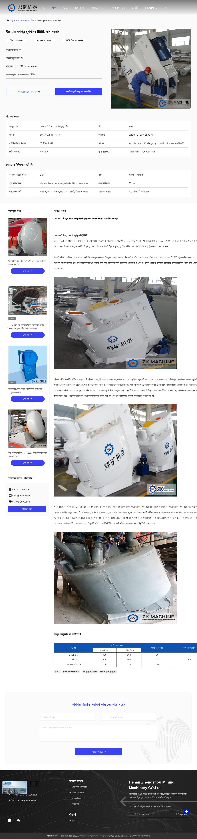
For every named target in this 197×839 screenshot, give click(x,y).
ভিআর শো (79, 7)
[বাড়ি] (22, 7)
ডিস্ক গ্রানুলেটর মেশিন (71, 671)
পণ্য (54, 7)
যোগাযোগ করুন (118, 7)
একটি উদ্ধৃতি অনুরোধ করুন (77, 91)
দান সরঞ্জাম (25, 20)
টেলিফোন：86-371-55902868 (24, 794)
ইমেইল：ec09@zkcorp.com (23, 800)
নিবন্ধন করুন (182, 814)
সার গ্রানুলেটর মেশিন (89, 671)
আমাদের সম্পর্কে (98, 7)
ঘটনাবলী (135, 7)
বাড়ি (44, 7)
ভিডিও (65, 7)
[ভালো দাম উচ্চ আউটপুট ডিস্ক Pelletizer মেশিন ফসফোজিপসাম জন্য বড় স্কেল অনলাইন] (27, 429)
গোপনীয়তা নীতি (52, 836)
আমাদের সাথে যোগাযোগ (28, 91)
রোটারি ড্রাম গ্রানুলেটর (108, 671)
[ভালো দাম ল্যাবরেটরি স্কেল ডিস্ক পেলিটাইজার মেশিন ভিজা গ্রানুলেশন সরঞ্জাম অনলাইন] (27, 365)
